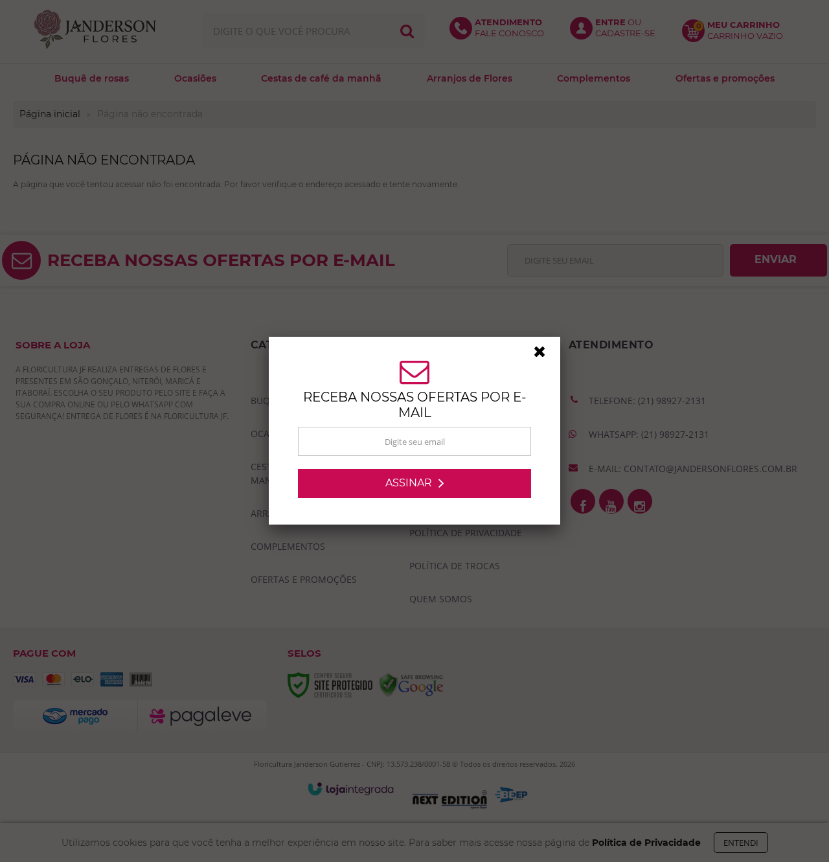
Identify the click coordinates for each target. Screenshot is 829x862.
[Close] (545, 355)
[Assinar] (414, 483)
